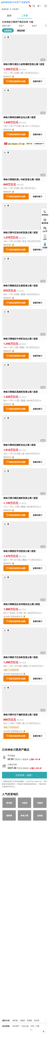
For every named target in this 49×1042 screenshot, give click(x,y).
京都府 (29, 1020)
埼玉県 (36, 1020)
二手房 (24, 15)
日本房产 (15, 1026)
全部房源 (8, 30)
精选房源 (21, 30)
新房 (9, 15)
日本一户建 (34, 1026)
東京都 (15, 1020)
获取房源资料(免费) (17, 81)
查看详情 (37, 81)
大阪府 (22, 1020)
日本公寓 (24, 1026)
